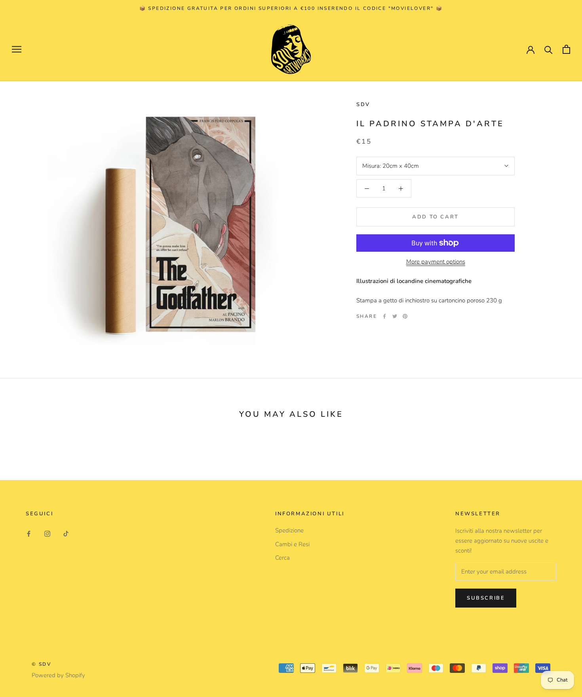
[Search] (548, 49)
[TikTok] (66, 533)
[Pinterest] (405, 316)
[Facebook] (384, 316)
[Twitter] (394, 316)
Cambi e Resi (292, 544)
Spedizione (289, 530)
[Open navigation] (16, 49)
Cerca (282, 558)
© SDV (41, 664)
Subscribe (486, 598)
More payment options (435, 262)
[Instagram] (47, 533)
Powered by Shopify (58, 675)
